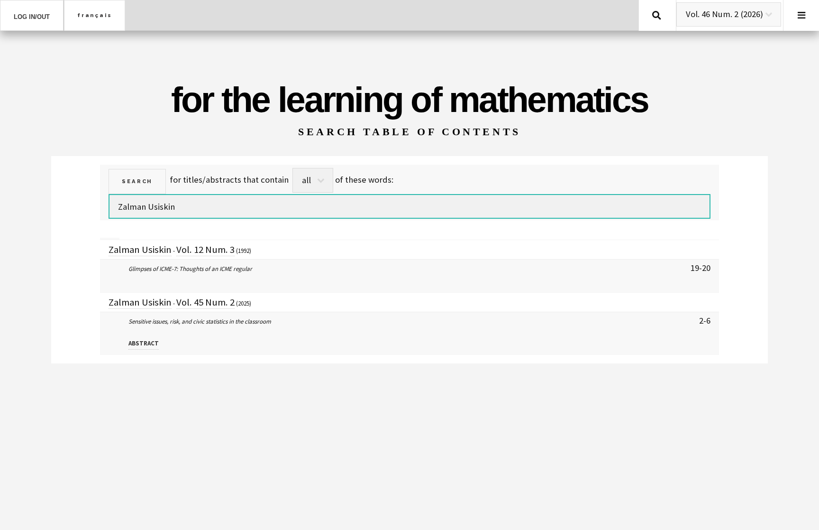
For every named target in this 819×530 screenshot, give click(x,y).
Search (656, 15)
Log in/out (32, 16)
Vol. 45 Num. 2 (205, 302)
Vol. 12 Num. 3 (205, 249)
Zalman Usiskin (140, 249)
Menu (801, 15)
